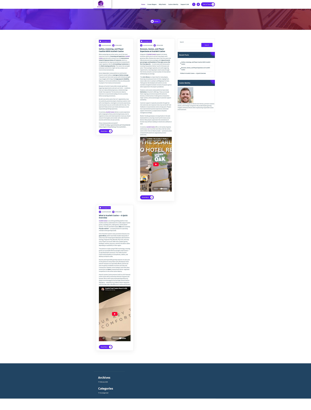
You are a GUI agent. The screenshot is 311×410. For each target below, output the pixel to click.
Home (143, 4)
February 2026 (104, 382)
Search (182, 42)
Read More (104, 131)
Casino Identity (173, 4)
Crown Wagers (152, 4)
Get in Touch (207, 4)
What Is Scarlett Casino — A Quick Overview (113, 216)
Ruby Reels (162, 4)
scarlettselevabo (106, 45)
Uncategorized (106, 41)
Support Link (185, 4)
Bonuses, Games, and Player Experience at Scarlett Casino (152, 50)
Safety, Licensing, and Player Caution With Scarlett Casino (111, 50)
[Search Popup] (193, 4)
